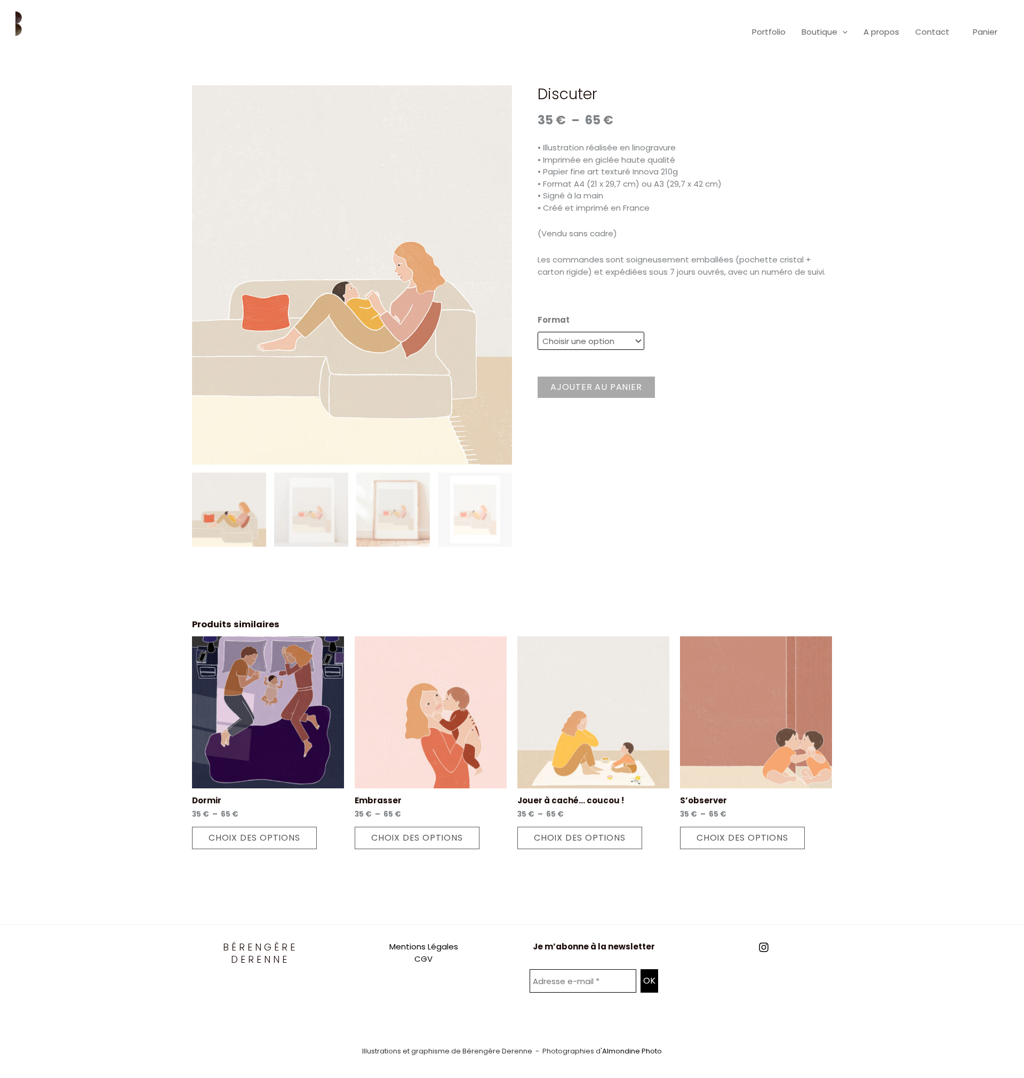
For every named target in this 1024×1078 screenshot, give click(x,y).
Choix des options (254, 838)
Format (554, 319)
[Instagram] (763, 947)
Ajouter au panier (596, 387)
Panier (985, 31)
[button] (842, 32)
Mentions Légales (423, 946)
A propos (881, 31)
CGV (423, 958)
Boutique (819, 31)
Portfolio (769, 31)
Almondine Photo (632, 1051)
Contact (932, 31)
